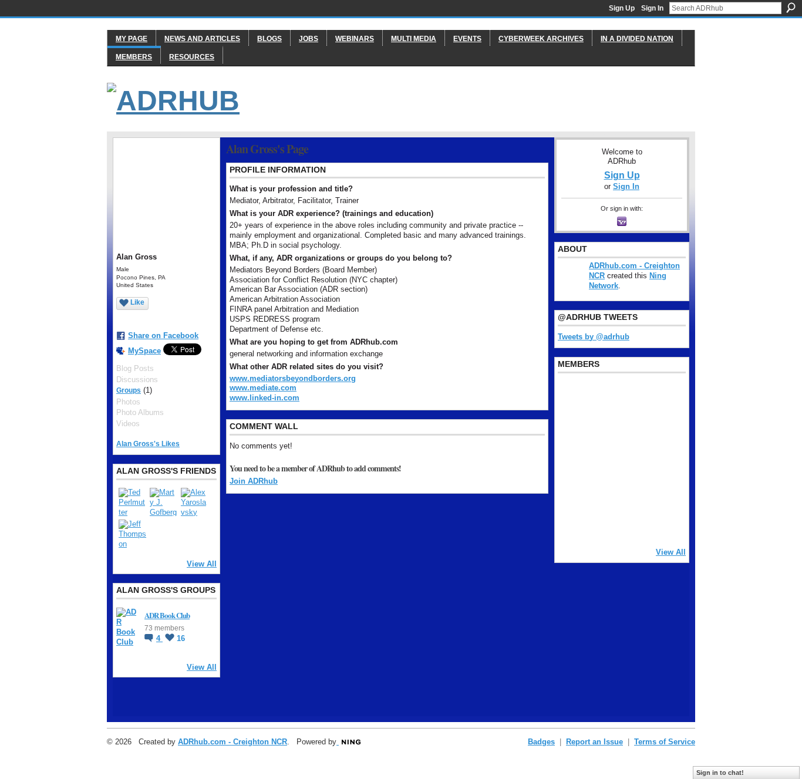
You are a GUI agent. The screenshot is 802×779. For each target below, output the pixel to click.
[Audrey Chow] (632, 395)
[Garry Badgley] (662, 395)
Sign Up (622, 8)
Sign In (652, 8)
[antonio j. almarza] (602, 458)
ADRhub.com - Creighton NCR (232, 741)
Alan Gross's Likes (148, 444)
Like (137, 302)
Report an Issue (594, 741)
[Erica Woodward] (572, 395)
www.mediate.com (263, 387)
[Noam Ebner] (572, 458)
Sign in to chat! (720, 772)
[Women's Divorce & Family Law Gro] (662, 427)
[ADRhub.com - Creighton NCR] (602, 395)
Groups (128, 390)
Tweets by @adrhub (593, 336)
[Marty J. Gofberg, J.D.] (164, 502)
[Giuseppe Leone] (632, 458)
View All (202, 563)
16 (181, 638)
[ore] (632, 522)
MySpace (144, 350)
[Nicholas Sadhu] (632, 490)
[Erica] (572, 490)
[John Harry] (632, 427)
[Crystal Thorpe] (662, 458)
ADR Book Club (167, 614)
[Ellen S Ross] (662, 490)
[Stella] (602, 490)
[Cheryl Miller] (662, 522)
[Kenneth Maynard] (572, 522)
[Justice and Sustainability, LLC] (602, 522)
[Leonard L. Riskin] (572, 427)
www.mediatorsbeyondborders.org (293, 378)
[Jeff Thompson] (133, 534)
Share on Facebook (163, 335)
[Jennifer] (602, 427)
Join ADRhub (254, 481)
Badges (541, 741)
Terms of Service (664, 741)
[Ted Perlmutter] (133, 502)
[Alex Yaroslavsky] (195, 502)
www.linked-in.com (264, 397)
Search (791, 7)
